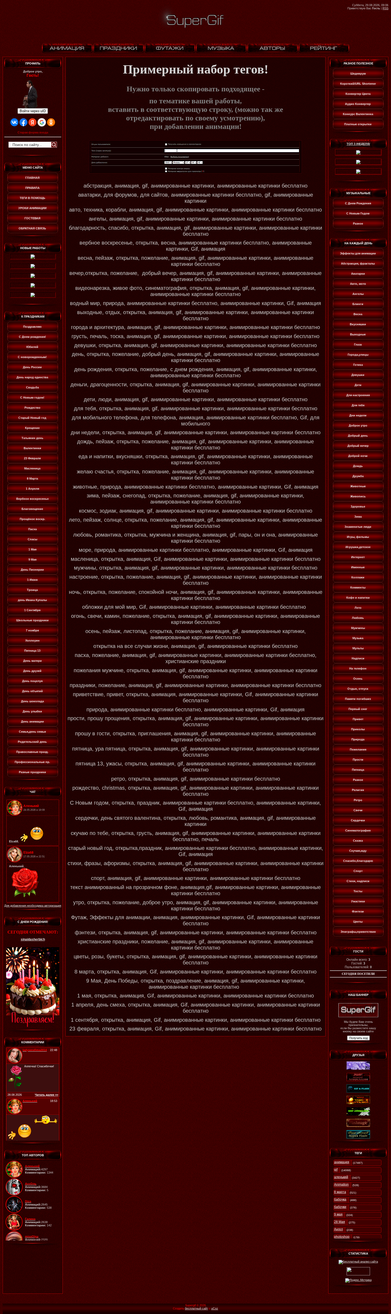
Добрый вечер (358, 445)
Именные (358, 567)
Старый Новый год (32, 417)
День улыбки (32, 711)
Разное (358, 223)
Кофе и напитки (358, 597)
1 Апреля (32, 488)
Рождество (32, 407)
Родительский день (32, 741)
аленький (341, 1177)
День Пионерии (32, 569)
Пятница (358, 769)
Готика (358, 364)
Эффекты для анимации (358, 253)
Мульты (358, 648)
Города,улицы (358, 354)
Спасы (32, 539)
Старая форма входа (33, 132)
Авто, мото (358, 283)
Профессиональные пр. (32, 762)
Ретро (358, 800)
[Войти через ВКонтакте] (14, 122)
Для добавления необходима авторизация (32, 905)
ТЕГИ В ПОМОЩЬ (32, 198)
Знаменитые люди (357, 526)
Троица (32, 589)
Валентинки (32, 448)
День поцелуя (32, 681)
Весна (357, 314)
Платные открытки (358, 124)
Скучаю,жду (358, 850)
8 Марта (32, 478)
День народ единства (32, 377)
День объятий (32, 691)
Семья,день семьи (32, 731)
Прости (358, 759)
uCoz (214, 1308)
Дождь (358, 466)
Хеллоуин (32, 640)
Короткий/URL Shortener (358, 83)
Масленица (32, 468)
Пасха (32, 529)
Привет (358, 719)
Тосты (357, 891)
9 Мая (32, 559)
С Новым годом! (32, 397)
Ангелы (358, 293)
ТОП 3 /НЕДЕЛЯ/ (358, 143)
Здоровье (358, 506)
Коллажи (357, 577)
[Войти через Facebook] (23, 122)
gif (336, 1169)
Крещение (32, 427)
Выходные (358, 334)
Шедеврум (358, 73)
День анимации (32, 721)
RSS (385, 8)
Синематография (358, 830)
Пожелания (358, 749)
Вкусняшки (358, 324)
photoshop (342, 1237)
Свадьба (32, 387)
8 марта (340, 1192)
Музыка (357, 638)
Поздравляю (32, 326)
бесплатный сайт (196, 1308)
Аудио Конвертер (358, 104)
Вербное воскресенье (32, 498)
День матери (32, 660)
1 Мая (32, 549)
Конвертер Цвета (358, 93)
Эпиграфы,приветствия (358, 931)
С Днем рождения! (32, 336)
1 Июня (32, 579)
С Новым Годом (357, 213)
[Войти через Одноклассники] (51, 122)
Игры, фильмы (358, 536)
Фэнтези (358, 911)
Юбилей (32, 346)
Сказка (358, 840)
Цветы (358, 921)
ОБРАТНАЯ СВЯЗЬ (32, 228)
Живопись (358, 496)
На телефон (358, 668)
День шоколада (32, 701)
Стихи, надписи (358, 881)
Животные (358, 486)
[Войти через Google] (42, 122)
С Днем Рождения (358, 203)
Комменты (357, 587)
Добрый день (358, 435)
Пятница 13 (32, 650)
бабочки (340, 1207)
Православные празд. (32, 751)
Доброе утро (358, 425)
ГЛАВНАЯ (32, 177)
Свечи (358, 810)
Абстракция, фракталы (358, 263)
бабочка (340, 1199)
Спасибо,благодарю (358, 860)
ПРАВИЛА (32, 187)
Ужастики (358, 901)
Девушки (357, 374)
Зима (358, 516)
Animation (341, 1184)
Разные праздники (32, 772)
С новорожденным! (32, 357)
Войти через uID (33, 111)
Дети (358, 385)
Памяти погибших (358, 698)
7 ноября (32, 630)
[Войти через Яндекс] (32, 122)
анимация (341, 1162)
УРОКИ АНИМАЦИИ (32, 208)
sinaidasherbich (33, 939)
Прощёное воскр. (32, 519)
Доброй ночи (358, 455)
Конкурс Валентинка (358, 114)
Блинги (357, 304)
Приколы (358, 729)
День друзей (32, 670)
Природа (357, 739)
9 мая (338, 1214)
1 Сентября (32, 610)
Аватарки (358, 273)
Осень (358, 678)
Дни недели (358, 415)
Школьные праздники (32, 620)
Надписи (358, 658)
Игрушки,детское (358, 547)
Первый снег (357, 709)
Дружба (358, 476)
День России (32, 367)
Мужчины (358, 628)
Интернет (358, 557)
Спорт (358, 871)
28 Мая (339, 1222)
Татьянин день (32, 438)
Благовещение (32, 508)
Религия (358, 790)
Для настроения (358, 395)
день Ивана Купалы (32, 600)
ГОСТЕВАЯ (32, 218)
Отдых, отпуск (357, 688)
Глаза (358, 344)
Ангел (338, 1229)
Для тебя (358, 405)
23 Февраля (32, 458)
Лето (358, 607)
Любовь (358, 617)
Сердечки (358, 820)
